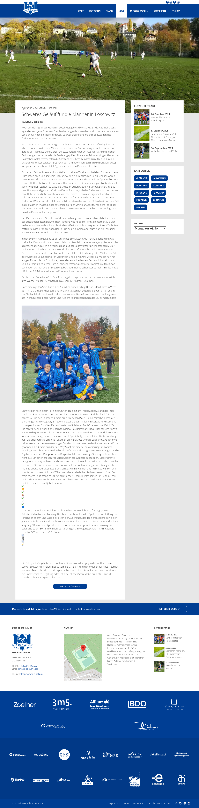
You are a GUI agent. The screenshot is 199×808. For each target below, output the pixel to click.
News (121, 10)
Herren (140, 207)
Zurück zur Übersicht (70, 586)
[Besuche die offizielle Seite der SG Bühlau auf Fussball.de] (178, 2)
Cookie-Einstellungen (159, 803)
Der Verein (94, 10)
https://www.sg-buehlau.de (31, 674)
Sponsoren (160, 10)
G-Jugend (158, 200)
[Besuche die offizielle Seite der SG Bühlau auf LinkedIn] (174, 2)
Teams (109, 10)
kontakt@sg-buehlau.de (28, 668)
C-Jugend (158, 185)
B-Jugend (141, 185)
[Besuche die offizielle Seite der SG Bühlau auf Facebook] (167, 2)
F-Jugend (141, 200)
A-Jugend (141, 177)
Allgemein (159, 178)
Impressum (114, 803)
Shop (177, 10)
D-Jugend (141, 192)
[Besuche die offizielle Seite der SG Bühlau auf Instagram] (170, 2)
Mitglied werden (139, 10)
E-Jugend (159, 192)
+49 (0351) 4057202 (28, 665)
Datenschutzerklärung (134, 803)
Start (81, 10)
